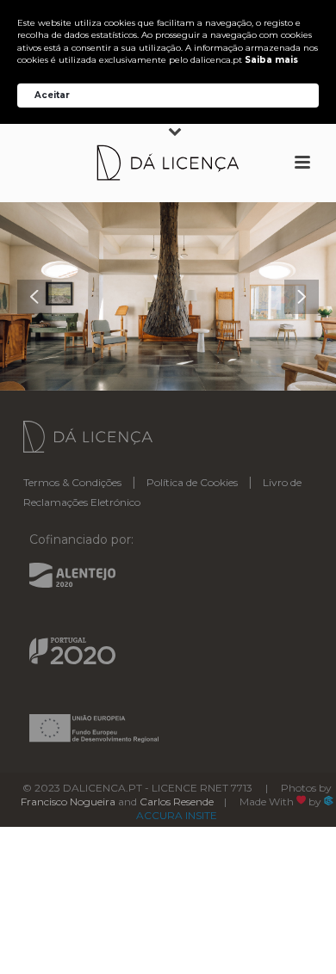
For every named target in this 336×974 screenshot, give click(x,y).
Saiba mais (271, 59)
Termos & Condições (72, 482)
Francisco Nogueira (68, 801)
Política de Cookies (192, 482)
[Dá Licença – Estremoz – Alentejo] (168, 162)
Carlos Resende (177, 801)
